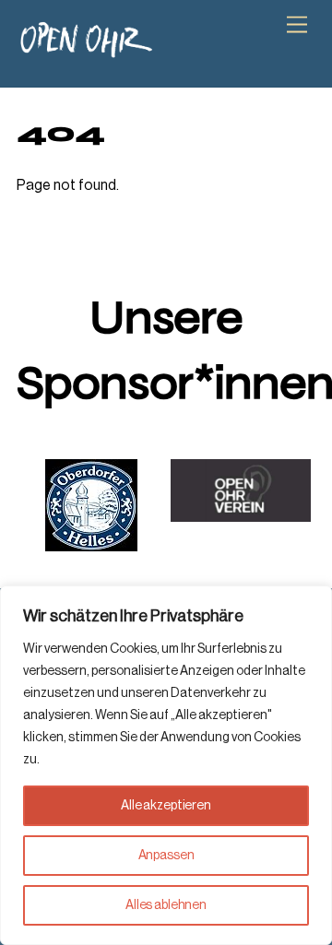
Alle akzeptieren (166, 805)
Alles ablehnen (166, 905)
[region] (166, 765)
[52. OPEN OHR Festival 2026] (86, 50)
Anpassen (166, 855)
